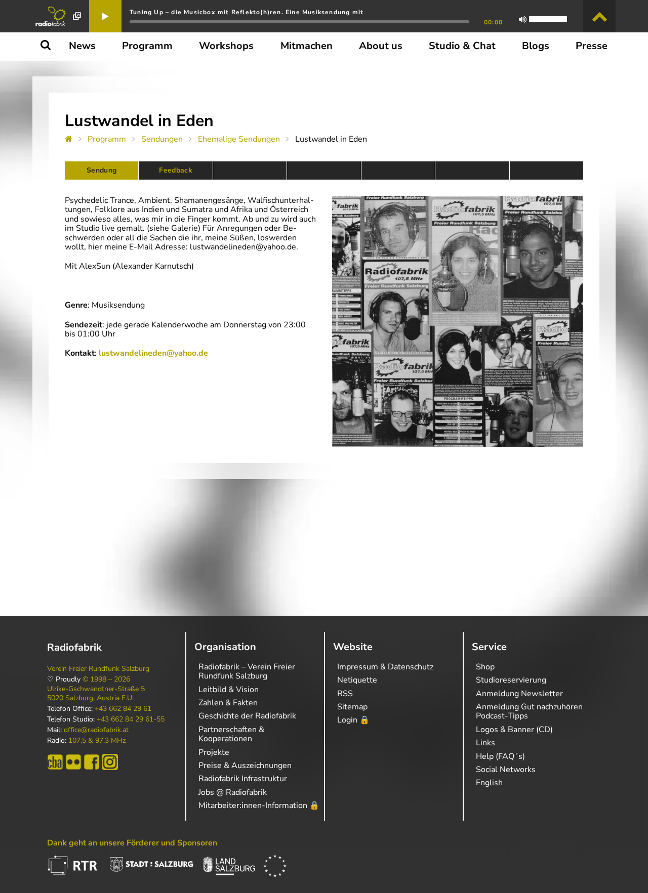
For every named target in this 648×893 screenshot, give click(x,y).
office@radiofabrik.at (96, 730)
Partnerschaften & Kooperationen (231, 734)
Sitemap (352, 706)
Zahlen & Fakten (228, 702)
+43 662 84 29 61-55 (131, 719)
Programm (107, 139)
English (489, 782)
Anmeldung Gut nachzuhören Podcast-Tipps (529, 711)
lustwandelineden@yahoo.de (153, 353)
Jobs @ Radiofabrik (232, 792)
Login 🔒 (353, 720)
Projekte (213, 752)
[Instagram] (110, 762)
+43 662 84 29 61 (123, 708)
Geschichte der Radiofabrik (247, 715)
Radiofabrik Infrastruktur (242, 778)
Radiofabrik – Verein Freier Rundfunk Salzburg (246, 671)
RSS (345, 693)
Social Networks (506, 769)
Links (485, 742)
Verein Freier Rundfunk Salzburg (98, 668)
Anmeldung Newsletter (519, 693)
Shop (485, 666)
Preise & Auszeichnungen (245, 765)
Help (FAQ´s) (500, 756)
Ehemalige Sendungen (239, 139)
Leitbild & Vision (228, 689)
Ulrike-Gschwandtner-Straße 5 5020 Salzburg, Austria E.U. (96, 694)
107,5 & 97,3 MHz (97, 740)
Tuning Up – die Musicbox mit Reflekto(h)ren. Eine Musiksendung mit (246, 12)
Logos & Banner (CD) (514, 729)
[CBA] (55, 762)
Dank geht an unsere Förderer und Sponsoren (132, 842)
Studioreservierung (511, 680)
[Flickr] (73, 762)
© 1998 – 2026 (106, 679)
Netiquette (357, 680)
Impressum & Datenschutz (385, 666)
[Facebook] (92, 762)
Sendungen (162, 139)
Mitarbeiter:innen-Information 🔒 (258, 805)
